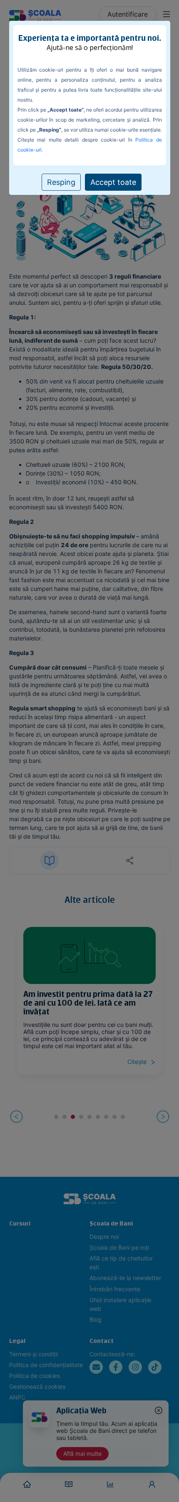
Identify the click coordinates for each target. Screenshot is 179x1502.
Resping (61, 182)
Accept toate (113, 182)
